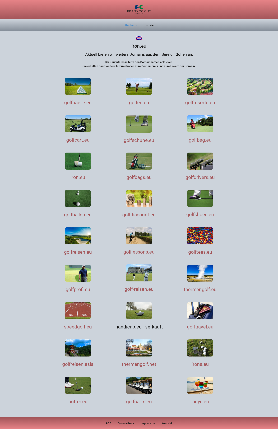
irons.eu (200, 364)
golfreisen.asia (77, 364)
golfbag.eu (200, 140)
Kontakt (167, 423)
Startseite (131, 25)
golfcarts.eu (139, 401)
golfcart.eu (78, 140)
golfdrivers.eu (200, 177)
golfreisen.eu (78, 252)
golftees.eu (200, 252)
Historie (149, 25)
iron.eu (77, 177)
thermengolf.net (139, 364)
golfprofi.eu (78, 289)
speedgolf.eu (78, 327)
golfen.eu (139, 102)
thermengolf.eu (200, 289)
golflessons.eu (139, 252)
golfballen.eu (78, 214)
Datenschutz (126, 423)
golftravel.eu (200, 327)
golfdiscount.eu (139, 214)
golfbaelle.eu (78, 102)
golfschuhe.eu (139, 140)
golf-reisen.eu (139, 289)
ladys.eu (200, 401)
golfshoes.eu (200, 214)
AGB (108, 423)
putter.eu (78, 401)
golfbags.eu (139, 177)
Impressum (148, 423)
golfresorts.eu (200, 102)
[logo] (139, 9)
